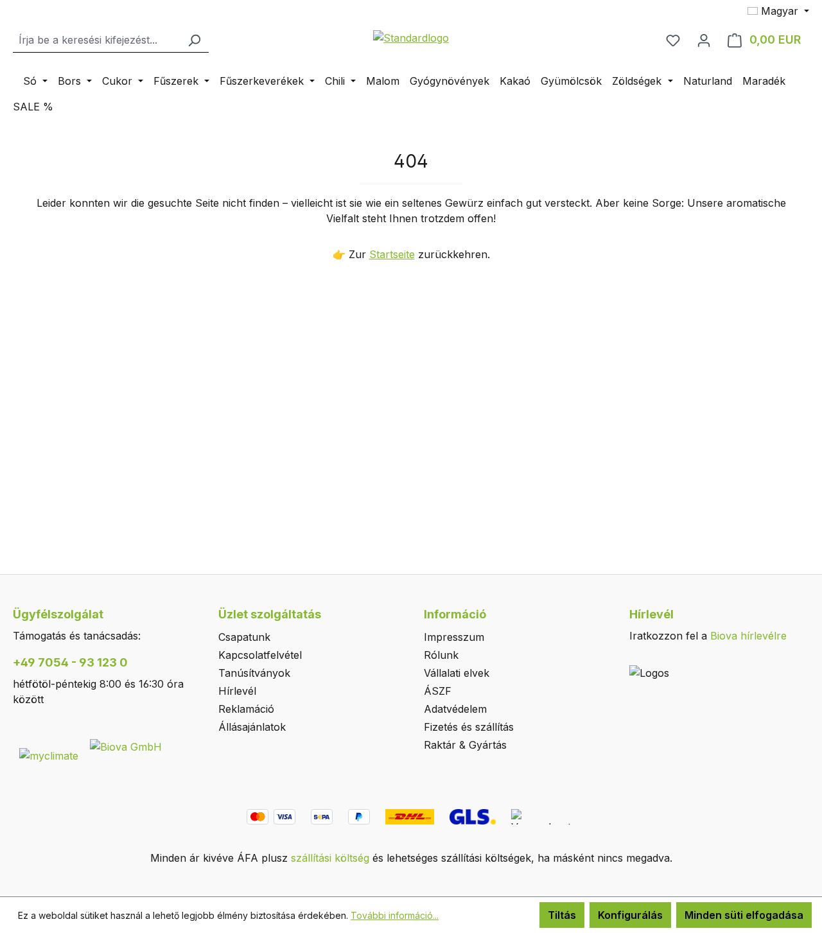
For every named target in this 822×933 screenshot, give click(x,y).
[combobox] (96, 40)
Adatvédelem (455, 708)
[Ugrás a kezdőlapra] (411, 37)
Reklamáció (246, 708)
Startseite (392, 254)
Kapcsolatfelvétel (260, 655)
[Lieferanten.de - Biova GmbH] (126, 745)
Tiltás (562, 915)
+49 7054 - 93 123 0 (70, 662)
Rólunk (441, 655)
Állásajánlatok (252, 726)
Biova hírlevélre (748, 635)
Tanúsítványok (254, 673)
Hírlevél (237, 690)
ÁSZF (437, 690)
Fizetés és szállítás (469, 726)
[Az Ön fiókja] (703, 40)
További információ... (395, 915)
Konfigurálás (630, 915)
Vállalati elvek (456, 673)
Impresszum (454, 637)
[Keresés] (194, 40)
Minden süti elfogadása (744, 915)
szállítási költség (330, 857)
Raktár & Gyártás (465, 744)
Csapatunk (244, 637)
